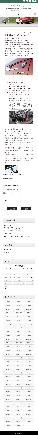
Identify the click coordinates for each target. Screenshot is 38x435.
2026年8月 (8, 301)
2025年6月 (29, 316)
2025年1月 (19, 324)
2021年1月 (19, 384)
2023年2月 (8, 354)
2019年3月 (29, 410)
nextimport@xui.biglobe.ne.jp (11, 189)
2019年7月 (19, 406)
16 (32, 277)
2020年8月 (8, 391)
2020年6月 (29, 391)
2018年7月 (19, 421)
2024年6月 (29, 331)
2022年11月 (9, 358)
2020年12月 (29, 384)
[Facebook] (30, 1)
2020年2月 (8, 399)
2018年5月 (8, 425)
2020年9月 (29, 388)
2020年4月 (19, 395)
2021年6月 (29, 376)
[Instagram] (27, 1)
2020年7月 (19, 391)
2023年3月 (29, 350)
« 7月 (5, 289)
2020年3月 (29, 395)
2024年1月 (19, 339)
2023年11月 (9, 342)
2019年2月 (8, 414)
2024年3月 (29, 335)
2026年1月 (19, 309)
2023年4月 (19, 350)
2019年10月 (19, 403)
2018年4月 (19, 425)
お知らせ (8, 250)
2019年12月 (29, 399)
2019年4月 (19, 410)
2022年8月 (8, 361)
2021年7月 (19, 376)
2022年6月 (29, 361)
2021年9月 (29, 373)
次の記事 (26, 209)
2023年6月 (29, 346)
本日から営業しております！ (14, 228)
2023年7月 (19, 346)
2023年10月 (19, 342)
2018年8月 (8, 421)
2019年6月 (29, 406)
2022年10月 (19, 358)
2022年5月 (8, 365)
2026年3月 (29, 305)
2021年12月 (29, 369)
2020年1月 (19, 399)
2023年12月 (29, 339)
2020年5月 (8, 395)
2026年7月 (19, 301)
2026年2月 (8, 309)
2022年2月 (8, 369)
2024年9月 (29, 327)
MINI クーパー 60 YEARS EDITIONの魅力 (18, 236)
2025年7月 (19, 316)
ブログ (5, 24)
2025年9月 (29, 312)
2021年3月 (29, 380)
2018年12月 (29, 414)
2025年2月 (8, 324)
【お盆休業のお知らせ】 (12, 230)
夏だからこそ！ (10, 225)
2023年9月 (29, 342)
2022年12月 (29, 354)
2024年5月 (8, 335)
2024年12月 (29, 324)
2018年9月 (29, 418)
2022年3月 (29, 365)
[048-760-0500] (35, 1)
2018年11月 (9, 418)
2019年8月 (8, 406)
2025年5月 (8, 320)
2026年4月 (19, 305)
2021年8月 (8, 376)
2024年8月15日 (29, 32)
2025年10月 (19, 312)
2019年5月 (8, 410)
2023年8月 (8, 346)
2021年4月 (19, 380)
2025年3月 (29, 320)
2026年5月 (8, 305)
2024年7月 (19, 331)
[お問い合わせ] (33, 1)
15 (27, 277)
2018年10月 (19, 418)
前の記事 (12, 209)
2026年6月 (29, 301)
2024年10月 (19, 327)
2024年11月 (9, 327)
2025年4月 (19, 320)
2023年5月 (8, 350)
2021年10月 (19, 373)
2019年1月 (19, 414)
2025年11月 (9, 312)
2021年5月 (8, 380)
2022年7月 (19, 361)
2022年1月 (19, 369)
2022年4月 (19, 365)
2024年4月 (19, 335)
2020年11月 (9, 388)
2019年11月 (9, 403)
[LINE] (24, 1)
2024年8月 (8, 331)
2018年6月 (29, 421)
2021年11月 (9, 373)
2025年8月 (8, 316)
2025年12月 (29, 309)
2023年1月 (19, 354)
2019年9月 (29, 403)
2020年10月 (19, 388)
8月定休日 (8, 233)
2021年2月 (8, 384)
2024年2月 (8, 339)
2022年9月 (29, 358)
